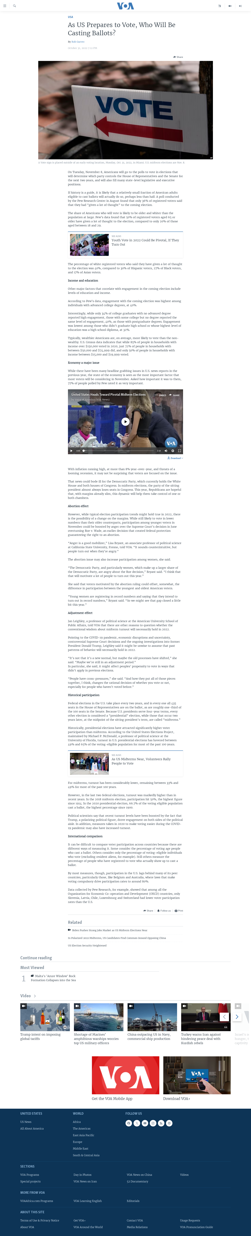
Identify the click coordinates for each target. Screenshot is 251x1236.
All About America (32, 1128)
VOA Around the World (88, 1227)
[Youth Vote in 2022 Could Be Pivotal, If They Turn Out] (89, 245)
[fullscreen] (179, 450)
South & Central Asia (86, 1155)
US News (25, 1122)
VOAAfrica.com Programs (36, 1201)
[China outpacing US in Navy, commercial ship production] (152, 1017)
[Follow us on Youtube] (145, 1123)
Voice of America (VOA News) (92, 399)
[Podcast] (169, 1123)
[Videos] (230, 6)
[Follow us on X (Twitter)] (137, 1123)
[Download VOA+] (197, 1075)
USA (70, 17)
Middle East (80, 1148)
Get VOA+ (80, 1220)
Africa (77, 1122)
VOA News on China (139, 1174)
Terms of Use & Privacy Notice (39, 1220)
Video (25, 996)
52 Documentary (137, 1181)
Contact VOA (135, 1220)
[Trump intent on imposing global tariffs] (45, 1017)
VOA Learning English (88, 1201)
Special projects (30, 1181)
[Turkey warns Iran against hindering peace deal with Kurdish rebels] (206, 1017)
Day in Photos (83, 1174)
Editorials (133, 1201)
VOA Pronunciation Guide (196, 1227)
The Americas (81, 1128)
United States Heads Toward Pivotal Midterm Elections (108, 395)
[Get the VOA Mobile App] (125, 1075)
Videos (184, 1174)
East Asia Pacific (83, 1135)
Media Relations (137, 1227)
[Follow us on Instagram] (153, 1123)
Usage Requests (190, 1220)
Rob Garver (78, 41)
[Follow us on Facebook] (129, 1123)
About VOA (27, 1227)
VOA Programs (29, 1174)
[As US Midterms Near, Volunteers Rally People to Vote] (89, 764)
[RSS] (161, 1123)
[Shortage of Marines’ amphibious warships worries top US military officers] (98, 1017)
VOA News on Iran (85, 1181)
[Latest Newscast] (240, 6)
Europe (77, 1142)
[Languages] (219, 6)
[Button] (178, 57)
